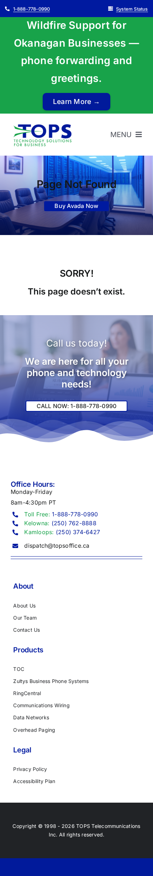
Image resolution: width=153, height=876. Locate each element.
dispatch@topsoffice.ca (56, 545)
